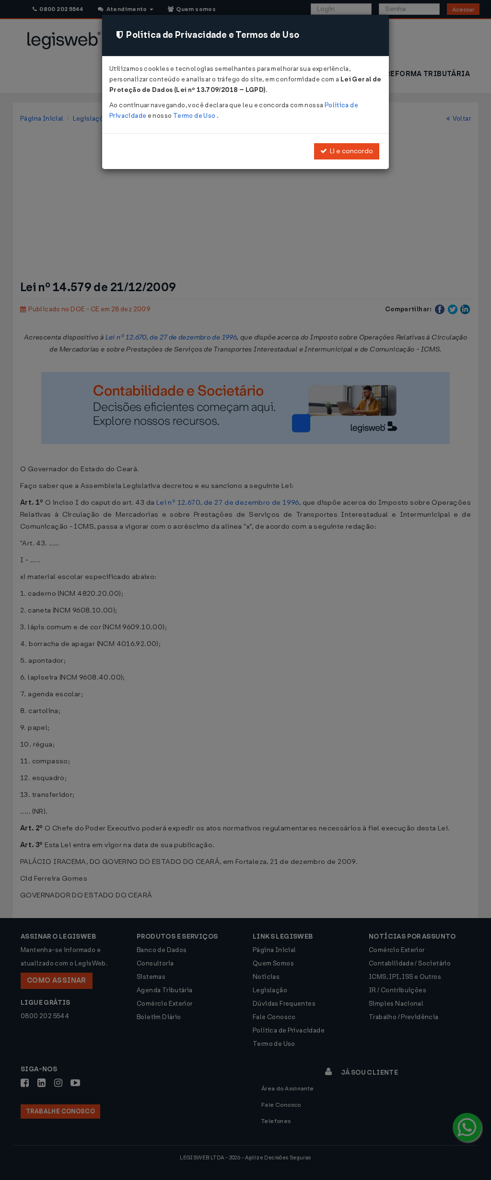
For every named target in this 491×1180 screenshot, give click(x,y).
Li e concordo (350, 151)
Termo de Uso (195, 116)
